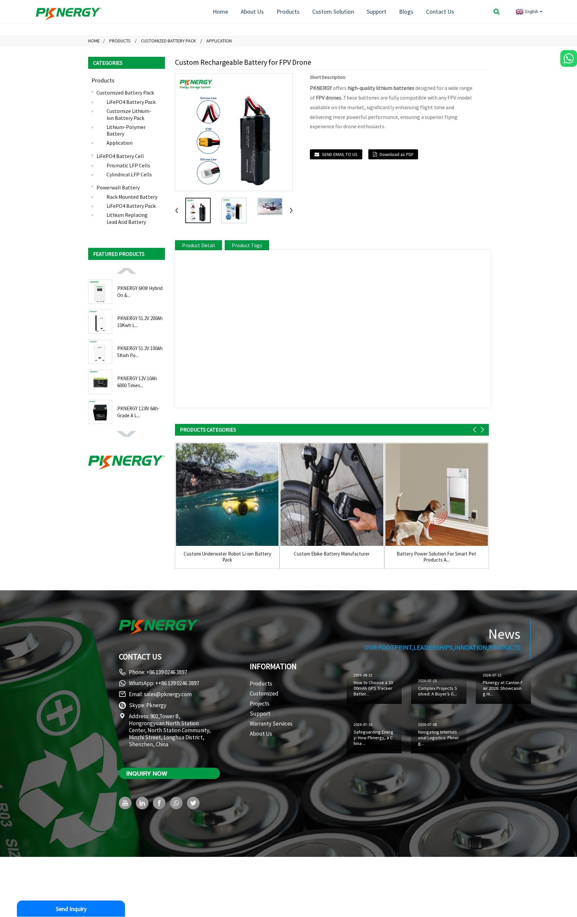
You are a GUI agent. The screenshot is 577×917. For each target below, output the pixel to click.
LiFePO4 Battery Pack (131, 102)
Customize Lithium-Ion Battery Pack (129, 114)
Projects (259, 703)
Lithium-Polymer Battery (126, 130)
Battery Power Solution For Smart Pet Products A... (436, 557)
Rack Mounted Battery (132, 196)
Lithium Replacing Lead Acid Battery (127, 218)
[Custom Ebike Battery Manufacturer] (331, 494)
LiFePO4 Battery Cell (120, 156)
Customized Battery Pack (168, 41)
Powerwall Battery (118, 187)
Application (219, 41)
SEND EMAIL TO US (340, 154)
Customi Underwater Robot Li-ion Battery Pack (227, 557)
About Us (252, 11)
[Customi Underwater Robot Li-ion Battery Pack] (227, 494)
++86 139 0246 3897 (177, 683)
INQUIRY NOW (146, 773)
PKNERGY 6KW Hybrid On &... (140, 291)
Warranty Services (271, 723)
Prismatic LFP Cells (128, 165)
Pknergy (156, 705)
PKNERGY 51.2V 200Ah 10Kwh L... (140, 321)
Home (220, 11)
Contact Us (440, 11)
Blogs (406, 11)
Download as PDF (396, 154)
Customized (264, 693)
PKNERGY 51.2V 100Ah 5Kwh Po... (140, 351)
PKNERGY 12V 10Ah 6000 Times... (137, 382)
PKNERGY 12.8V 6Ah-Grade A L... (138, 412)
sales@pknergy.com (168, 694)
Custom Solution (333, 11)
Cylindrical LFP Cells (129, 174)
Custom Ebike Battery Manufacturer (332, 554)
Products (288, 11)
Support (376, 11)
